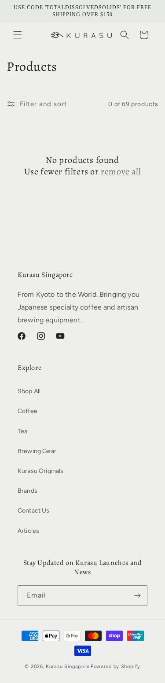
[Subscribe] (137, 595)
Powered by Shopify (115, 666)
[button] (17, 34)
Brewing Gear (37, 451)
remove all (121, 171)
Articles (28, 531)
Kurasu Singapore (67, 666)
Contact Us (34, 510)
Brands (27, 491)
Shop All (29, 391)
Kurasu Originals (41, 471)
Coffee (27, 411)
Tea (22, 431)
